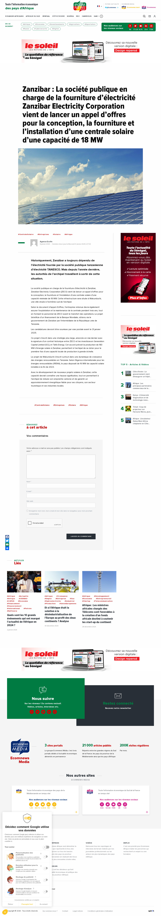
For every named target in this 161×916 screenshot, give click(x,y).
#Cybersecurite (40, 29)
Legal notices (78, 911)
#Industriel (69, 601)
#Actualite (23, 596)
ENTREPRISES (53, 843)
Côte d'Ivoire (58, 16)
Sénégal (46, 16)
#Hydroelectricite (53, 601)
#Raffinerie (12, 611)
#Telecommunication (103, 601)
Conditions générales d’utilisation (100, 911)
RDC (78, 16)
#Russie (26, 29)
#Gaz (72, 598)
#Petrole (27, 608)
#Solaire (56, 234)
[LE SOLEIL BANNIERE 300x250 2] (138, 339)
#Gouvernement (14, 606)
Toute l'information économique (21, 6)
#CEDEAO (23, 598)
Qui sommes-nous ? (50, 911)
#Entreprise (61, 598)
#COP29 (10, 601)
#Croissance (62, 596)
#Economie (40, 24)
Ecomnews (110, 7)
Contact (65, 911)
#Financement (13, 603)
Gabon (97, 16)
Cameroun (86, 16)
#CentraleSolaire (26, 234)
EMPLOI (126, 843)
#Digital (55, 29)
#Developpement (101, 596)
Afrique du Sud (33, 16)
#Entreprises (43, 234)
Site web (30, 501)
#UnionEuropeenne (68, 603)
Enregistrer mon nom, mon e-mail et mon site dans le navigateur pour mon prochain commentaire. (60, 512)
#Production (50, 603)
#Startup (86, 601)
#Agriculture (74, 24)
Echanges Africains (14, 16)
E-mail (29, 491)
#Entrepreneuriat (103, 598)
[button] (101, 16)
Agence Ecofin (46, 242)
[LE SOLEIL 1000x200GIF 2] (80, 51)
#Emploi (48, 598)
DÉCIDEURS (53, 866)
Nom (29, 482)
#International (13, 608)
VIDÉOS (89, 843)
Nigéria (70, 16)
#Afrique (26, 24)
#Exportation (90, 24)
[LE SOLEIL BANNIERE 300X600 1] (138, 268)
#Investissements (57, 24)
